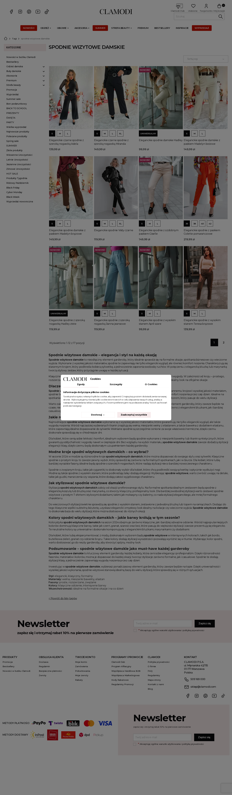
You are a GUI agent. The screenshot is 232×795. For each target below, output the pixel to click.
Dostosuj (97, 414)
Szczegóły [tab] (116, 384)
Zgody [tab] (81, 384)
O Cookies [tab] (151, 384)
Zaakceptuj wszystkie (134, 414)
